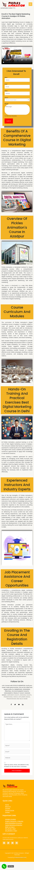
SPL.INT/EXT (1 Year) (11, 831)
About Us (8, 806)
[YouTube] (12, 842)
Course (6, 97)
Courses (7, 808)
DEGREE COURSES (10, 819)
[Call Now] (4, 866)
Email (6, 84)
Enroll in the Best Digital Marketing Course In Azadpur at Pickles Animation (16, 16)
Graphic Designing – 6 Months (14, 821)
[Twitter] (15, 704)
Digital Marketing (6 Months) (13, 825)
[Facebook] (11, 704)
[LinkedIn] (22, 704)
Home (7, 804)
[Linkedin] (16, 842)
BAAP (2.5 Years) (10, 827)
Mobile (6, 90)
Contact (7, 812)
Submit (8, 121)
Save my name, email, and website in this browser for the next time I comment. (16, 765)
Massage (6, 103)
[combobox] (17, 99)
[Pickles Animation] (13, 4)
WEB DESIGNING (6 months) (13, 823)
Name (6, 77)
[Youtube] (19, 704)
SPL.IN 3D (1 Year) (10, 829)
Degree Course (9, 810)
